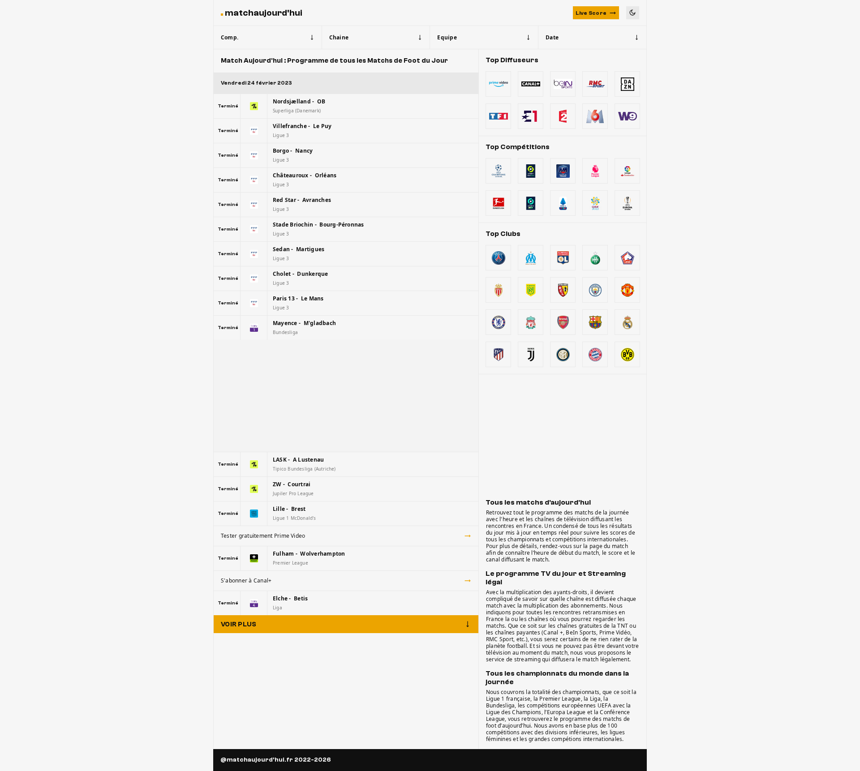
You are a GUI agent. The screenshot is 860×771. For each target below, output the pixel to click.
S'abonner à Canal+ (246, 580)
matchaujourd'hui (263, 13)
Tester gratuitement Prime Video (263, 536)
